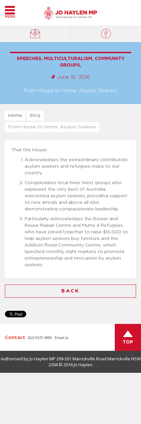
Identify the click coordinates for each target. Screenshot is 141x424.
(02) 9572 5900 (40, 337)
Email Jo (62, 337)
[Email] (35, 34)
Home (15, 115)
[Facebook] (105, 34)
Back (70, 290)
